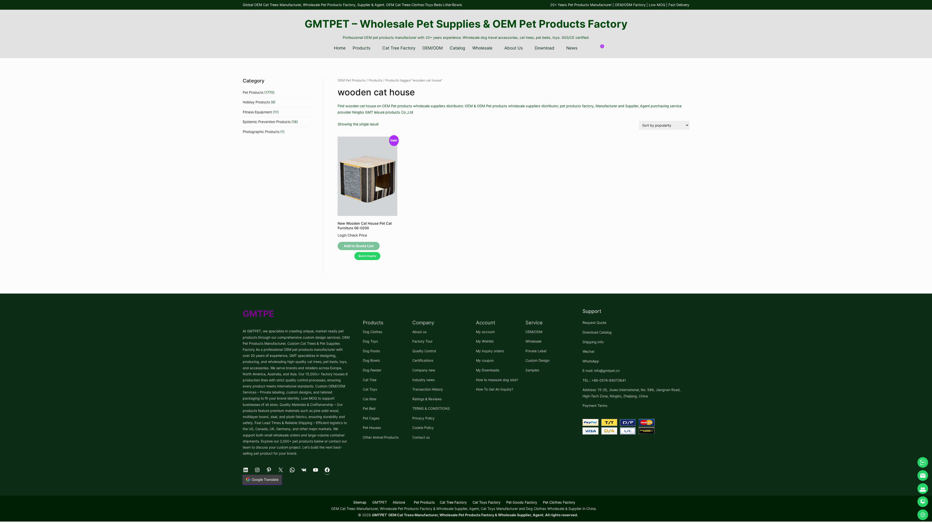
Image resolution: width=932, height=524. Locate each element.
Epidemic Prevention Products (267, 122)
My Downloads (487, 370)
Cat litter (369, 399)
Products (361, 48)
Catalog (457, 48)
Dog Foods (371, 351)
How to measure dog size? (497, 380)
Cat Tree (369, 380)
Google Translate (265, 479)
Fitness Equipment (257, 112)
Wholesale (482, 48)
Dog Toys (370, 341)
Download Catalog (597, 332)
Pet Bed (369, 408)
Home (340, 48)
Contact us (421, 437)
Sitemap (359, 502)
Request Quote (594, 322)
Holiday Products (256, 102)
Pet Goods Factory (521, 502)
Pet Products (253, 92)
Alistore (399, 502)
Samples (532, 370)
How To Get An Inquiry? (494, 389)
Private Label (535, 351)
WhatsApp (590, 361)
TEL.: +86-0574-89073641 (604, 380)
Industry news (423, 380)
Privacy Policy (423, 418)
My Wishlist (485, 341)
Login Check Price (352, 235)
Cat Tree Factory (399, 48)
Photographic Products (261, 132)
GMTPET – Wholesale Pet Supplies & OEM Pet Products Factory (466, 23)
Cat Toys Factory (486, 502)
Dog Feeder (372, 370)
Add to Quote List (359, 246)
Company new (423, 370)
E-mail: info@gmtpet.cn (601, 370)
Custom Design (537, 360)
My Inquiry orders (490, 351)
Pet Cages (371, 418)
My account (485, 332)
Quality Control (424, 351)
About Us (513, 48)
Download (544, 48)
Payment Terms (594, 405)
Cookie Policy (423, 428)
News (571, 48)
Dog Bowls (371, 360)
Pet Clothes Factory (559, 502)
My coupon (485, 360)
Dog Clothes (372, 332)
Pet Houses (372, 428)
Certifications (422, 360)
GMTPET (379, 502)
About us (419, 332)
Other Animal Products (381, 437)
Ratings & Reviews (426, 399)
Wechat (588, 351)
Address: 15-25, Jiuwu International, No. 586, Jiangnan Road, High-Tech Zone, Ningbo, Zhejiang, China (631, 393)
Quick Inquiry (367, 256)
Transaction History (427, 389)
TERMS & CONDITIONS (431, 408)
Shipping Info (593, 342)
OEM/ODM (432, 48)
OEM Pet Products (352, 80)
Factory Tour (422, 341)
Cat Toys (370, 389)
